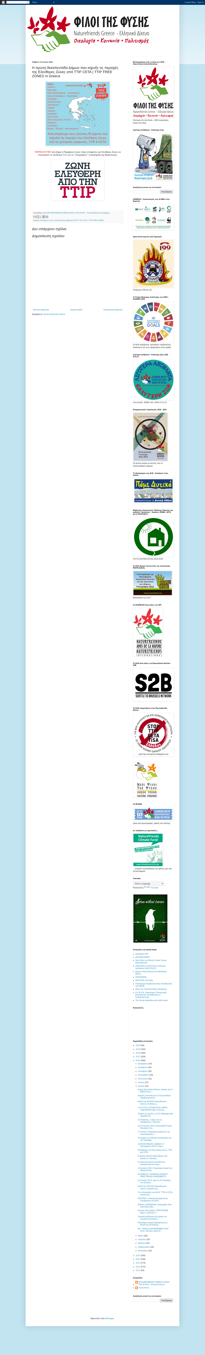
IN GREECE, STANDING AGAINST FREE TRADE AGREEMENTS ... (153, 1175)
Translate (154, 888)
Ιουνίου (141, 1086)
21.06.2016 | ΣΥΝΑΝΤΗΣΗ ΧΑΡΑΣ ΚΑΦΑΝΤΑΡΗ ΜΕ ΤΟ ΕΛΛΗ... (152, 1108)
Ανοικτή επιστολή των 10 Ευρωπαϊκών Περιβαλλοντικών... (154, 1096)
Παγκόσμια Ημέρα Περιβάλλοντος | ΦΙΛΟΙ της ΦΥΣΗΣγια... (153, 1224)
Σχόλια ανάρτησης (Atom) (54, 314)
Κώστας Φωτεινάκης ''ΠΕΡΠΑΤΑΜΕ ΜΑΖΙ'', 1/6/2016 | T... (153, 1211)
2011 (138, 1270)
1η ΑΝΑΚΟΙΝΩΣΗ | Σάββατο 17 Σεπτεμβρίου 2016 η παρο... (151, 1145)
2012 (138, 1267)
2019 (138, 1049)
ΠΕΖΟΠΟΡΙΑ (141, 977)
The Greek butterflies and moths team (151, 1000)
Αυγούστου (143, 1079)
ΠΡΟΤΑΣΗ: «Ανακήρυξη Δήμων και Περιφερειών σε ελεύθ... (153, 1199)
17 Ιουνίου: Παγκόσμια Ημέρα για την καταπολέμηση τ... (154, 1133)
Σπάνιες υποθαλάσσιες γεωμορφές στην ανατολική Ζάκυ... (155, 1205)
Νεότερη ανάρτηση (41, 310)
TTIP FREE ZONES (96, 220)
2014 (138, 1259)
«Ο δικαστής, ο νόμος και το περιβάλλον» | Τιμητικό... (150, 1121)
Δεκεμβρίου (143, 1064)
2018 (138, 1053)
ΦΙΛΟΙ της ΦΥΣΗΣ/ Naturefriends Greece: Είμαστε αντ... (152, 1187)
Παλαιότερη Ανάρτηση (113, 310)
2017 (138, 1057)
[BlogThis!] (37, 216)
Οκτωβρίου (143, 1071)
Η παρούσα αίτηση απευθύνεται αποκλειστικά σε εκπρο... (151, 1163)
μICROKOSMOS (142, 957)
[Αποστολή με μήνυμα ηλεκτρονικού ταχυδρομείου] (34, 216)
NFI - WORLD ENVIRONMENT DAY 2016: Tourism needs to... (153, 1230)
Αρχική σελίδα (76, 310)
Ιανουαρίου (143, 1251)
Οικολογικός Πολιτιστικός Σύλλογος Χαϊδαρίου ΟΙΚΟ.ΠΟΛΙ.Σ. (150, 967)
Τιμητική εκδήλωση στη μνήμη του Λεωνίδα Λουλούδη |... (152, 1217)
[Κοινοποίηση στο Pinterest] (47, 216)
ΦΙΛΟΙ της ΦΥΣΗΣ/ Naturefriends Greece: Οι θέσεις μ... (152, 1102)
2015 (138, 1255)
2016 (138, 1060)
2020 (138, 1045)
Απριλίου (142, 1239)
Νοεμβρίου (143, 1067)
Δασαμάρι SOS (141, 954)
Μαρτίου (142, 1243)
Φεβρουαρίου (144, 1247)
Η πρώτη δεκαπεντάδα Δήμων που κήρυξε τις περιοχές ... (152, 1157)
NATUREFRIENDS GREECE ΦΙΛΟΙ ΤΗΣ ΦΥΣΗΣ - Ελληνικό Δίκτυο (154, 1283)
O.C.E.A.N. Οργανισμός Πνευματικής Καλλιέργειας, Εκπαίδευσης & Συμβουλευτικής (151, 994)
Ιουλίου (141, 1082)
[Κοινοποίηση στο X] (40, 216)
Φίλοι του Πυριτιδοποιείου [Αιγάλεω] (151, 989)
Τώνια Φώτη (144, 1288)
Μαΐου (141, 1236)
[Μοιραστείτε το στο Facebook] (43, 216)
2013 (138, 1263)
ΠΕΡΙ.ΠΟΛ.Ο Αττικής (144, 980)
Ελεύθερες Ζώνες (47, 220)
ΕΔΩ (65, 155)
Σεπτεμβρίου (143, 1075)
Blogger (110, 1318)
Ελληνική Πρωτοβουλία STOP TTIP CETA (71, 220)
